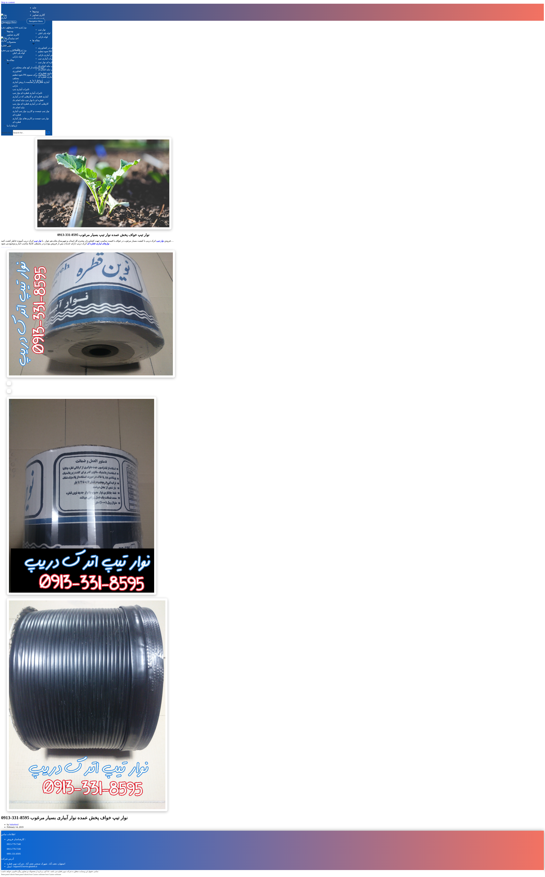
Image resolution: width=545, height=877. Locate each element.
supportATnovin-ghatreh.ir (25, 866)
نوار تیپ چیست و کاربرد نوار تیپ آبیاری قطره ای (61, 73)
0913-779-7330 (14, 849)
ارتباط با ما (12, 125)
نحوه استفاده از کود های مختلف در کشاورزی (59, 48)
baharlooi (14, 824)
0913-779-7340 (14, 844)
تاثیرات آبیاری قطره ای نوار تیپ (53, 62)
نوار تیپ (42, 29)
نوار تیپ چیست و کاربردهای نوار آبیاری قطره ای (60, 77)
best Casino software (37, 874)
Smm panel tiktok (8, 874)
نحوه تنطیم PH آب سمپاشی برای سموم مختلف (60, 51)
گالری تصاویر (38, 15)
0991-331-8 (12, 854)
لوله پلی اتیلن (44, 33)
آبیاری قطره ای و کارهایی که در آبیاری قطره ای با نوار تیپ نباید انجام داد (71, 66)
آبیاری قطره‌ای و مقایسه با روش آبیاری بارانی (59, 55)
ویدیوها (35, 11)
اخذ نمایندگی (12, 38)
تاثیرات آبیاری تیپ (46, 58)
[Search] (48, 132)
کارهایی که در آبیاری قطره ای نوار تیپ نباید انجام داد (62, 69)
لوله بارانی (43, 37)
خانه (34, 8)
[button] (48, 132)
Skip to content (8, 2)
